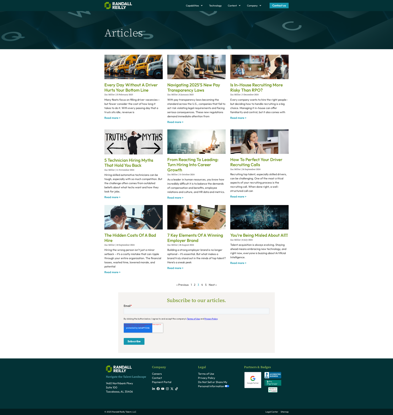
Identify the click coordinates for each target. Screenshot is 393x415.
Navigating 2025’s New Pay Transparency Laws (193, 87)
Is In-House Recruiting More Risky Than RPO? (256, 87)
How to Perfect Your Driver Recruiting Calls (256, 162)
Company (252, 5)
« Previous (182, 285)
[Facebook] (158, 388)
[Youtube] (162, 388)
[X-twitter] (171, 388)
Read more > (112, 118)
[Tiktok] (176, 388)
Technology (215, 5)
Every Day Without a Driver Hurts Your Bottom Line (131, 87)
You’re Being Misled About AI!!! (259, 235)
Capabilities (192, 5)
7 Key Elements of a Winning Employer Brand (195, 237)
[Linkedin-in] (153, 388)
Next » (213, 285)
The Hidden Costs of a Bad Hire (130, 237)
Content (232, 5)
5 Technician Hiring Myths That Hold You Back (128, 162)
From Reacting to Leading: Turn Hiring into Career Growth (193, 164)
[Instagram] (167, 388)
